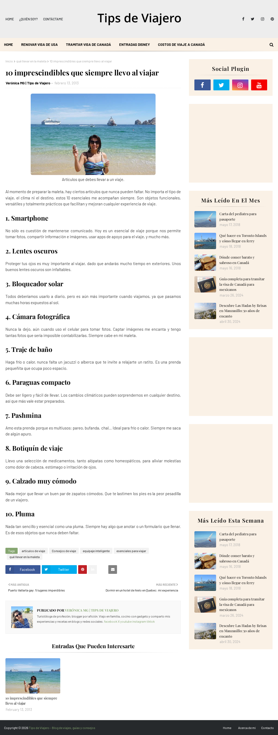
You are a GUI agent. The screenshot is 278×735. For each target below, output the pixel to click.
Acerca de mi (247, 728)
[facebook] (243, 19)
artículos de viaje (33, 551)
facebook (110, 621)
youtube (126, 621)
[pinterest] (271, 19)
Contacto (267, 728)
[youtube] (259, 84)
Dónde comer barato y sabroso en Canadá (237, 260)
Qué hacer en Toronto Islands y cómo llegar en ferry (243, 238)
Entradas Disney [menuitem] (134, 44)
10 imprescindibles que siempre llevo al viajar (31, 701)
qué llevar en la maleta (31, 61)
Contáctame (53, 19)
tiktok (151, 621)
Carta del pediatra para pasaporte (237, 216)
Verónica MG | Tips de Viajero (28, 83)
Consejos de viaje (64, 551)
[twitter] (252, 19)
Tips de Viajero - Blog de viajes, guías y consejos (62, 728)
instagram (139, 621)
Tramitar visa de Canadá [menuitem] (88, 44)
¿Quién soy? (28, 19)
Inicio (9, 61)
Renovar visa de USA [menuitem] (39, 44)
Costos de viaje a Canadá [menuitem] (181, 44)
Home (9, 19)
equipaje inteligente (96, 551)
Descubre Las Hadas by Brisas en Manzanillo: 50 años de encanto (243, 310)
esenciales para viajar (131, 551)
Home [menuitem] (8, 44)
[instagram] (262, 19)
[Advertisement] (230, 143)
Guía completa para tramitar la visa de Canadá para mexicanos (242, 284)
